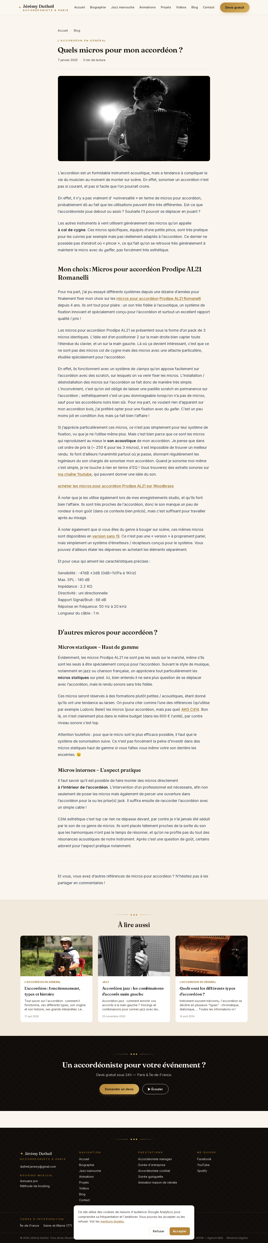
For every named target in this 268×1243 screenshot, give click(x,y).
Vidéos (181, 7)
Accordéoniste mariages (155, 1159)
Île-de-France (29, 1225)
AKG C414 (190, 709)
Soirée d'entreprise (151, 1165)
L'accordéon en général (82, 40)
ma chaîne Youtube (75, 474)
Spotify (202, 1170)
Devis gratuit (234, 7)
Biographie (98, 7)
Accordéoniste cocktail (154, 1170)
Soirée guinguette (150, 1176)
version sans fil (105, 536)
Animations (147, 7)
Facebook (204, 1159)
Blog (194, 7)
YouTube (203, 1165)
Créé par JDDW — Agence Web (203, 1237)
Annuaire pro (29, 1181)
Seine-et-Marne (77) (57, 1225)
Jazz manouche (122, 7)
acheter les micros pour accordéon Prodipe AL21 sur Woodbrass (116, 486)
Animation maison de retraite (157, 1182)
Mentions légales (237, 1237)
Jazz (105, 982)
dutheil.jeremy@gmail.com (38, 1166)
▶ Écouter (155, 1089)
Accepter (180, 1231)
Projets (166, 7)
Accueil (79, 7)
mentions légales (112, 1221)
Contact (208, 7)
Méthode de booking (35, 1186)
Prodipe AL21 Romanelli (180, 298)
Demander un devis (119, 1089)
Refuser (158, 1231)
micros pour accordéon (137, 298)
